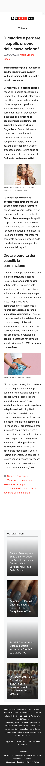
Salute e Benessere (17, 476)
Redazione (21, 762)
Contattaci (22, 745)
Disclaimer (10, 762)
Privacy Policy (33, 762)
